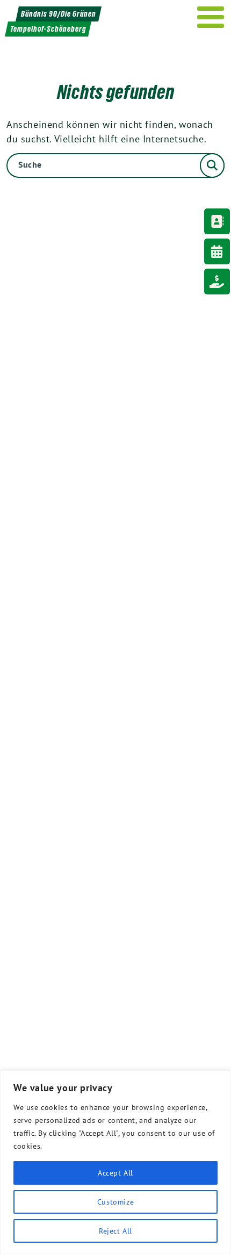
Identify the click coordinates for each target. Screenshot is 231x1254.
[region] (115, 1162)
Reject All (115, 1231)
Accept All (115, 1173)
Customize (115, 1202)
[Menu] (211, 17)
